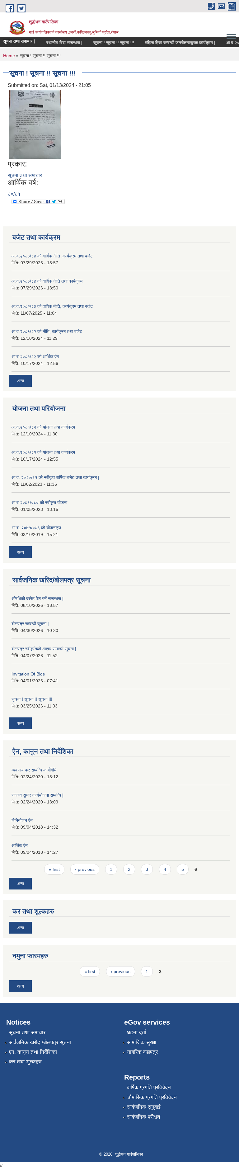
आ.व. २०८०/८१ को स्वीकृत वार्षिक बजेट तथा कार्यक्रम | (55, 477)
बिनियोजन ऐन (22, 820)
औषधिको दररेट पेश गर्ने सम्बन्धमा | (37, 598)
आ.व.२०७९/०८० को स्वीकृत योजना (39, 502)
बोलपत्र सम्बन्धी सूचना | (30, 623)
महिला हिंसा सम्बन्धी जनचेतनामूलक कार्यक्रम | (174, 42)
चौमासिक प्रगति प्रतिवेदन (152, 1097)
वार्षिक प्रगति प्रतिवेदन (149, 1087)
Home (9, 55)
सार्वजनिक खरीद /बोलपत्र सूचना (40, 1042)
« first (54, 869)
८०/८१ (14, 194)
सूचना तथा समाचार (25, 175)
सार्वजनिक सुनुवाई (144, 1107)
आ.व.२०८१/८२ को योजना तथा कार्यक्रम (43, 427)
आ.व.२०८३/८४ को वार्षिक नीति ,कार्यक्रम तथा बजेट (52, 255)
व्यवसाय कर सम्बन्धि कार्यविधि (34, 769)
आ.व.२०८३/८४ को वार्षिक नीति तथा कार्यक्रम (47, 281)
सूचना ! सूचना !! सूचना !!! (108, 42)
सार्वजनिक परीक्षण (143, 1117)
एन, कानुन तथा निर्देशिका (33, 1052)
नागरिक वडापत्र (142, 1052)
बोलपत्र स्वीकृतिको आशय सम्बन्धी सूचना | (44, 648)
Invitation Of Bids (28, 673)
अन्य (20, 380)
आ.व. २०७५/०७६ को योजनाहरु (36, 527)
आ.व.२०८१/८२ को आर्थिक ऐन (35, 356)
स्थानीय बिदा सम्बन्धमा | (59, 42)
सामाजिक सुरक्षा (141, 1042)
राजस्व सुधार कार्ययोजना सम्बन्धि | (37, 795)
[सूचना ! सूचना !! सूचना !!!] (35, 124)
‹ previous (85, 869)
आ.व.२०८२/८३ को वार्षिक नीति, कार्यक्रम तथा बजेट (52, 306)
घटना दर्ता (136, 1032)
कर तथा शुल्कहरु (25, 1062)
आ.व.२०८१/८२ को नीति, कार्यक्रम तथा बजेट (47, 331)
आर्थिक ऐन (20, 845)
